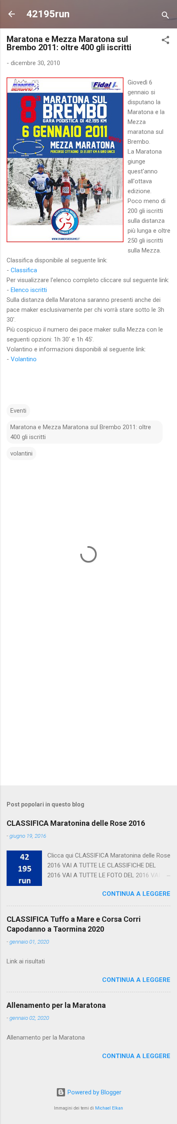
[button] (165, 41)
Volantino (24, 359)
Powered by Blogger (93, 1092)
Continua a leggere (136, 893)
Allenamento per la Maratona (56, 1005)
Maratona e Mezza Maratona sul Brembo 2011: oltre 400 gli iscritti (80, 432)
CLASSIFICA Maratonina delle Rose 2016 (76, 823)
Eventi (18, 410)
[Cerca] (165, 16)
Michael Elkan (109, 1108)
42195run (48, 14)
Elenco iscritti (29, 290)
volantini (21, 453)
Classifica (24, 270)
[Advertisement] (88, 714)
